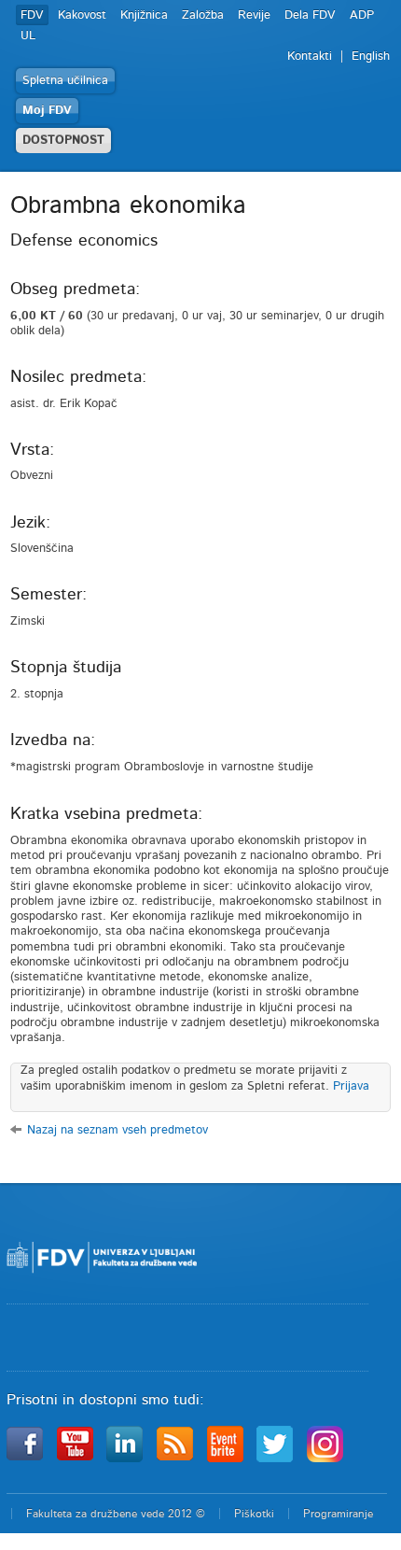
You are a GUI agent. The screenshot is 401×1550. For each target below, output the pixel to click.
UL (28, 36)
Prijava (351, 1086)
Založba (203, 15)
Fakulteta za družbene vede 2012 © (115, 1513)
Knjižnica (144, 15)
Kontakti (309, 56)
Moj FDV (47, 111)
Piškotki (254, 1513)
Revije (254, 15)
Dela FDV (310, 15)
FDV (32, 15)
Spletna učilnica (65, 81)
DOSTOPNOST (63, 140)
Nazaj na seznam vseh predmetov (117, 1130)
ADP (362, 15)
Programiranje (338, 1513)
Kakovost (82, 15)
